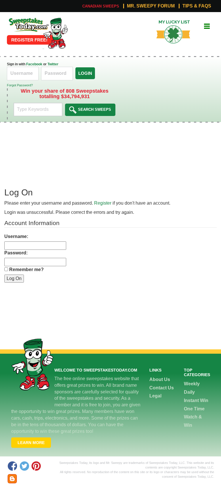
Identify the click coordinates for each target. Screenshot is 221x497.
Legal (155, 395)
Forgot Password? (20, 85)
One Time (194, 408)
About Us (159, 379)
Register (102, 203)
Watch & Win (193, 421)
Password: (16, 252)
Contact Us (161, 387)
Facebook (34, 64)
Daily (189, 392)
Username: (16, 236)
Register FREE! (29, 39)
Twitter (52, 64)
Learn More (31, 442)
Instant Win (196, 400)
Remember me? (26, 269)
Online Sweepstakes (28, 19)
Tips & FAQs (196, 6)
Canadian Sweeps (100, 6)
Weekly (192, 383)
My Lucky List (169, 22)
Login (85, 73)
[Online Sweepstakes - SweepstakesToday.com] (55, 32)
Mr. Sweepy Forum (151, 6)
